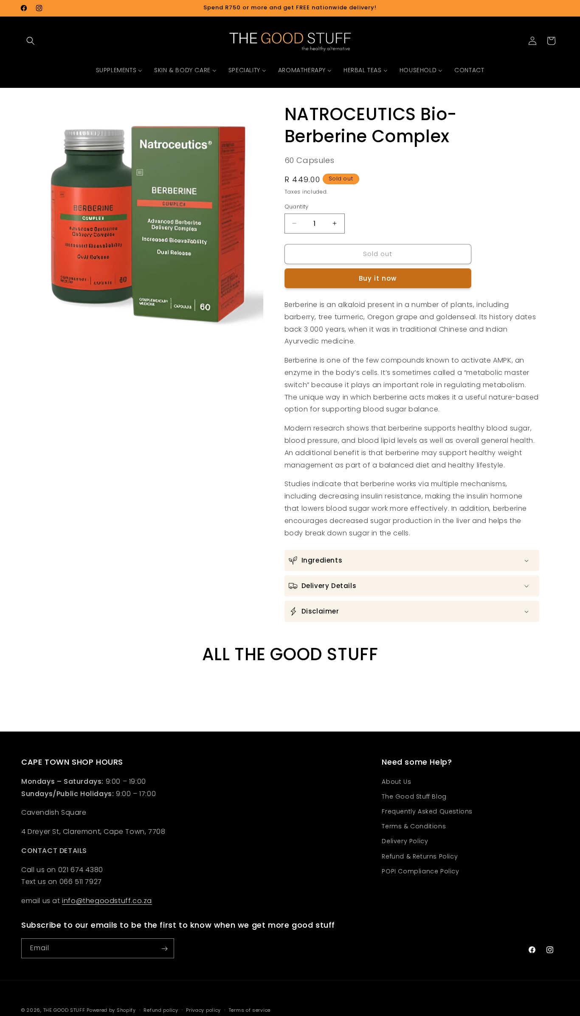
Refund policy (161, 1009)
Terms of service (249, 1009)
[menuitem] (119, 70)
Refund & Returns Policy (420, 856)
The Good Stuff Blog (414, 796)
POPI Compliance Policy (420, 871)
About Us (396, 781)
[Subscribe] (164, 949)
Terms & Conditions (414, 826)
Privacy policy (203, 1009)
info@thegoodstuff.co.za (107, 901)
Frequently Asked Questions (427, 811)
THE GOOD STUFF (64, 1010)
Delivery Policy (405, 841)
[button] (30, 40)
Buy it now (378, 278)
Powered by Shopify (111, 1010)
